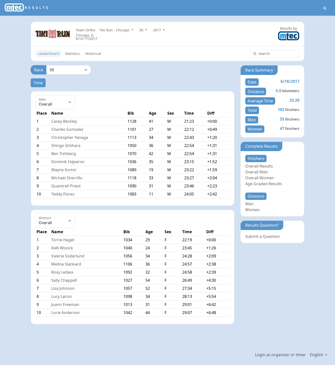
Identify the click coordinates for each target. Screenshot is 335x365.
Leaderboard (48, 53)
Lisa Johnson (63, 288)
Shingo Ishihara (65, 145)
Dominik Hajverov (67, 161)
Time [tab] (38, 82)
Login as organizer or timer (280, 354)
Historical (93, 53)
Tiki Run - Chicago (114, 30)
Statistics (72, 53)
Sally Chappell (64, 280)
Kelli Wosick (62, 248)
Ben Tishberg (63, 153)
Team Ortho (85, 30)
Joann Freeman (65, 304)
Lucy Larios (61, 296)
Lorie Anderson (65, 312)
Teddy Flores (63, 194)
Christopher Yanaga (69, 137)
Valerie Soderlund (67, 256)
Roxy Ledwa (62, 272)
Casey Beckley (64, 121)
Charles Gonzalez (67, 129)
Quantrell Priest (66, 186)
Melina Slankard (66, 264)
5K (141, 30)
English (317, 354)
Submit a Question (262, 236)
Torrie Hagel (62, 240)
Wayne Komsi (63, 169)
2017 (157, 30)
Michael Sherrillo (66, 178)
